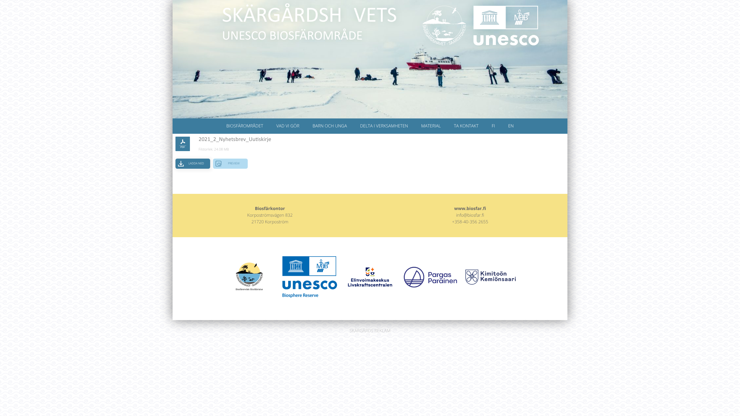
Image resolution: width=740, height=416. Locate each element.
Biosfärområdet (244, 126)
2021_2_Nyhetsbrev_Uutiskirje (235, 139)
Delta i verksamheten (384, 126)
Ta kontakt (466, 126)
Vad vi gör (287, 126)
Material (431, 126)
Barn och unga (329, 126)
